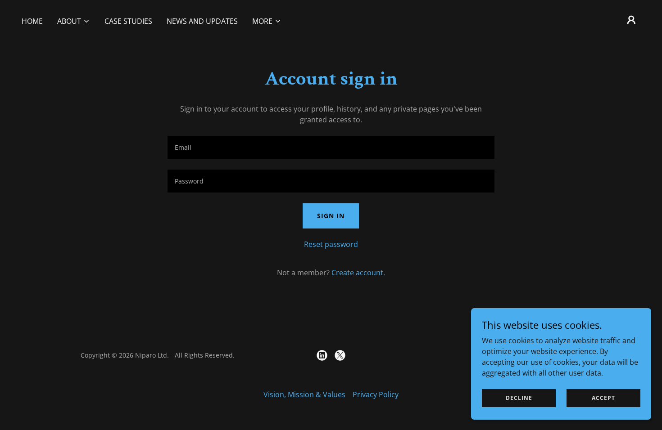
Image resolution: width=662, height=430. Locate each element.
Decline (519, 398)
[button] (73, 21)
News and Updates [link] (202, 21)
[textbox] (331, 147)
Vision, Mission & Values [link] (304, 394)
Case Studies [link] (128, 21)
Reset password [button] (331, 244)
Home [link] (32, 21)
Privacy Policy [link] (376, 394)
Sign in (331, 215)
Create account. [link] (358, 273)
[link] (322, 355)
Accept (603, 398)
